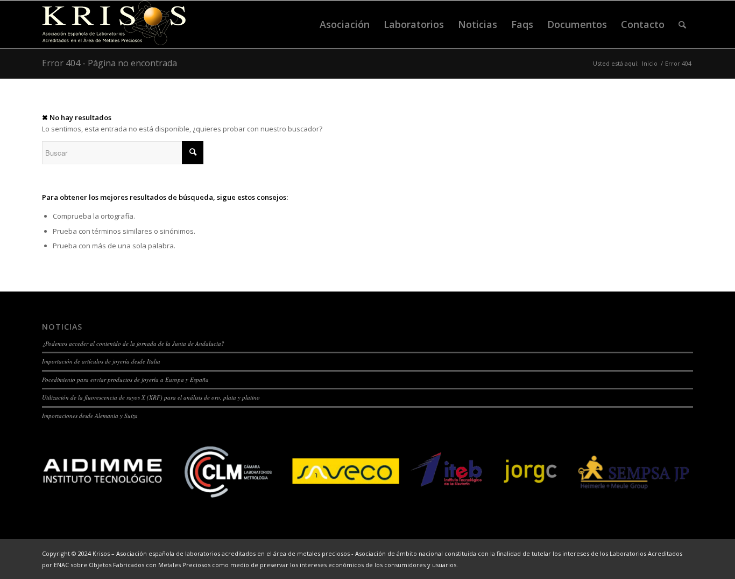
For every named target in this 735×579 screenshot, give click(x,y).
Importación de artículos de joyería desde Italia (101, 361)
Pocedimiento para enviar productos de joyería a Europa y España (125, 379)
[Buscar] (682, 24)
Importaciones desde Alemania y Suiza (90, 415)
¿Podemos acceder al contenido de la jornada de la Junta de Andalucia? (133, 343)
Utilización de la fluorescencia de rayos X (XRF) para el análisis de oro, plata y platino (151, 397)
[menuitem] (345, 24)
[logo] (114, 24)
